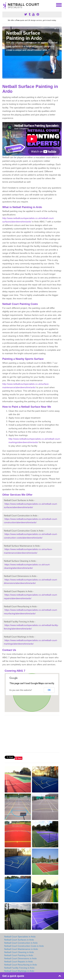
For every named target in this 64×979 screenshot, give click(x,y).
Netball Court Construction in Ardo (21, 943)
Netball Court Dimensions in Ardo (20, 958)
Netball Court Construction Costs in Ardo (24, 946)
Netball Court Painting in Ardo (18, 955)
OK (49, 690)
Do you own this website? (20, 690)
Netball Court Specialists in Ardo (20, 936)
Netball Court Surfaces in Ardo (19, 939)
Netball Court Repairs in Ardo (18, 961)
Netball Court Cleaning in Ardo (19, 952)
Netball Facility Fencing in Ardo (19, 968)
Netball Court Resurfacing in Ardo (20, 964)
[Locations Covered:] (3, 5)
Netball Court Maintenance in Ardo (21, 949)
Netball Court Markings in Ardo (19, 971)
